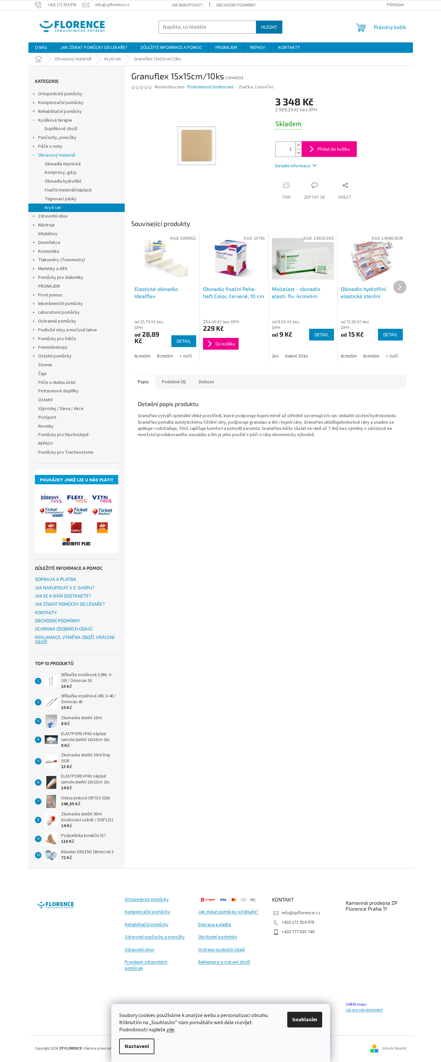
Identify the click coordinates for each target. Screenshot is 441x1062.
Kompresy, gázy (61, 172)
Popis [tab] (143, 382)
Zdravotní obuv (53, 216)
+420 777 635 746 (298, 932)
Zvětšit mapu (356, 1004)
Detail (184, 341)
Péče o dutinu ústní (56, 382)
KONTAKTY (46, 612)
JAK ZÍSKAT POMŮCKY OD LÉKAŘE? (70, 603)
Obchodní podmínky (217, 937)
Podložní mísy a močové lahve (67, 330)
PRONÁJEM (49, 286)
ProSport (47, 417)
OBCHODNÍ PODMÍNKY (236, 5)
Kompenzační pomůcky (61, 102)
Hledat (269, 27)
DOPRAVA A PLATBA (55, 579)
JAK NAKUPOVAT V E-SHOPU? (64, 587)
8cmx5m (165, 356)
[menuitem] (41, 47)
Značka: (256, 87)
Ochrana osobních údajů (221, 950)
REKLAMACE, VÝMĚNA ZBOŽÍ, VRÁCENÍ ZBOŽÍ (75, 640)
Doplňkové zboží (61, 129)
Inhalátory (47, 234)
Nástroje (46, 225)
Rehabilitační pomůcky (60, 111)
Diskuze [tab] (206, 382)
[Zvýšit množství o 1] (298, 145)
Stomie (45, 365)
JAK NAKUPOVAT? (187, 5)
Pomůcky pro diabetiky (60, 277)
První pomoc (50, 295)
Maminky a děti (52, 269)
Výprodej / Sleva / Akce (61, 408)
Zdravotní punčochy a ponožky (155, 937)
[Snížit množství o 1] (298, 153)
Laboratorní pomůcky (59, 312)
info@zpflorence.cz (301, 913)
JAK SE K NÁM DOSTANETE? (63, 595)
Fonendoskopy (53, 347)
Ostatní (45, 400)
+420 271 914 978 (298, 922)
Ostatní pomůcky (54, 356)
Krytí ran (53, 208)
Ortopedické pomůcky (60, 94)
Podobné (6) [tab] (174, 382)
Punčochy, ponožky (57, 137)
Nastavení (137, 1046)
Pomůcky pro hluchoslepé (63, 435)
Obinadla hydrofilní (63, 181)
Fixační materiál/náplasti (68, 190)
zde (170, 1029)
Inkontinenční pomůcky (60, 303)
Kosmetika (48, 251)
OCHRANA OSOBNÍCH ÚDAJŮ (63, 628)
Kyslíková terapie (55, 120)
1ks (275, 356)
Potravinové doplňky (58, 391)
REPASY (45, 443)
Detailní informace (292, 166)
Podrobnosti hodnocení (210, 87)
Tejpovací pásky (61, 199)
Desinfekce (49, 242)
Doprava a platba (214, 925)
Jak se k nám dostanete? (364, 1010)
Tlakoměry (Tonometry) (61, 260)
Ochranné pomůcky (57, 321)
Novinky (46, 426)
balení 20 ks (296, 356)
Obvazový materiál (56, 155)
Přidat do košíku (333, 149)
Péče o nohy (50, 146)
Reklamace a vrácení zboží (224, 962)
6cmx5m (142, 356)
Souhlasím (304, 1019)
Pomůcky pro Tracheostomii (65, 452)
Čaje (42, 374)
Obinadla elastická (63, 164)
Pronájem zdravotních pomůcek (146, 965)
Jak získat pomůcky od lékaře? (228, 912)
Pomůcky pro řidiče (57, 339)
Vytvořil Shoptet (394, 1048)
